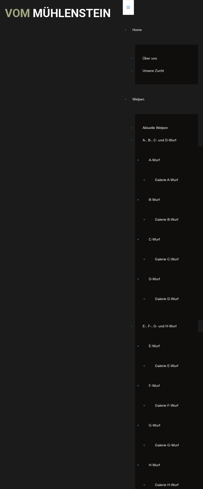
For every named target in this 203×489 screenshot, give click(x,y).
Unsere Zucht (153, 71)
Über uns (150, 58)
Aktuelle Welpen (155, 128)
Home (137, 30)
